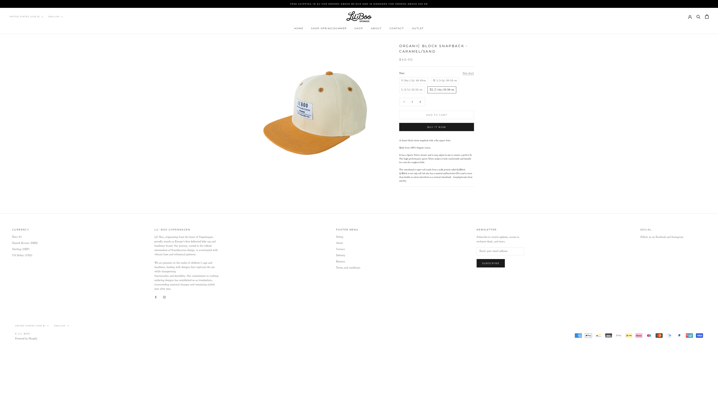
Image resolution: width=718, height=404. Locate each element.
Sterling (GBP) (21, 249)
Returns (340, 261)
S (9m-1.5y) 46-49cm (413, 80)
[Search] (698, 17)
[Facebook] (155, 297)
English (54, 16)
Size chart (468, 73)
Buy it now (436, 127)
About (376, 28)
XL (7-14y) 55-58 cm (441, 89)
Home (298, 28)
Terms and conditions (348, 268)
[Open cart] (707, 16)
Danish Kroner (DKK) (25, 243)
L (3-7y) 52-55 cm (411, 89)
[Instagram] (164, 297)
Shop (359, 28)
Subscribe (491, 263)
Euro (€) (17, 237)
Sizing (339, 237)
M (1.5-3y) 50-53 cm (445, 80)
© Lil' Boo (22, 333)
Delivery (340, 255)
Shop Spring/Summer (329, 28)
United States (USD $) (24, 16)
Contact (396, 28)
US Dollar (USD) (22, 255)
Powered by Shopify (26, 338)
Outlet (418, 28)
